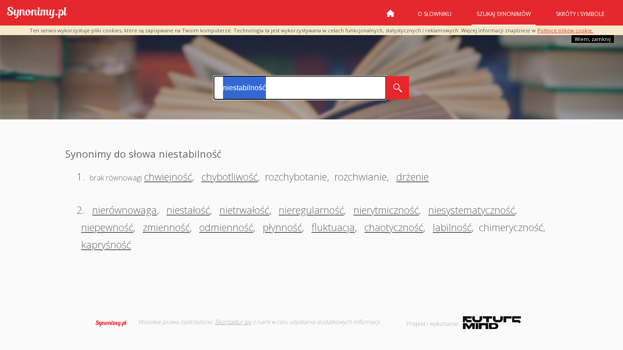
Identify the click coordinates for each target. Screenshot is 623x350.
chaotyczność (393, 227)
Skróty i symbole (580, 14)
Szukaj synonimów (504, 14)
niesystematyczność (471, 209)
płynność (282, 227)
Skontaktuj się (233, 322)
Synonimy (114, 323)
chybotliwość (230, 176)
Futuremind (492, 322)
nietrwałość (244, 209)
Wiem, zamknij (593, 39)
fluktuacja (333, 227)
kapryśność (106, 244)
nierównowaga (124, 209)
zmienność (166, 227)
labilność (452, 227)
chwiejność (168, 176)
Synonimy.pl (37, 13)
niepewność (107, 227)
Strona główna (390, 17)
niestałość (188, 209)
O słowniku (435, 14)
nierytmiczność (386, 209)
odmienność (226, 227)
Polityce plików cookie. (565, 30)
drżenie (412, 176)
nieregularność (311, 209)
